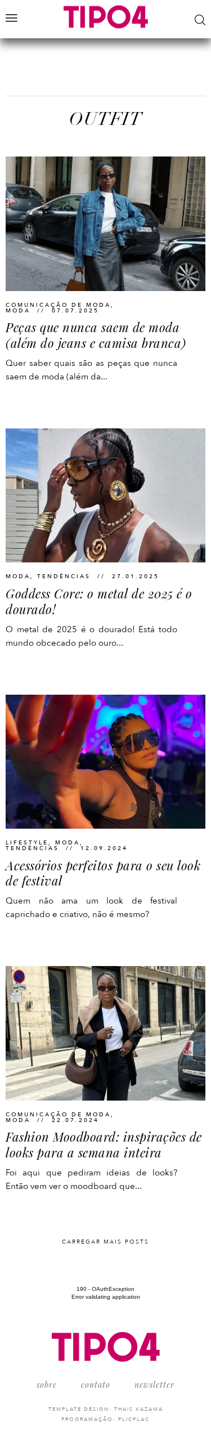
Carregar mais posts (105, 1242)
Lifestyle (27, 843)
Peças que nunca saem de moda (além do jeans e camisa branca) (96, 335)
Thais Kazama (138, 1409)
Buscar (200, 20)
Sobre (47, 1384)
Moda (18, 311)
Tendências (64, 576)
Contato (95, 1384)
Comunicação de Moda (58, 305)
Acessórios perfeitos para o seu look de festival (103, 873)
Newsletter (154, 1384)
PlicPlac (134, 1419)
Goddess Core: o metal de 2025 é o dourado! (99, 601)
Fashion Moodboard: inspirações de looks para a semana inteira (104, 1144)
